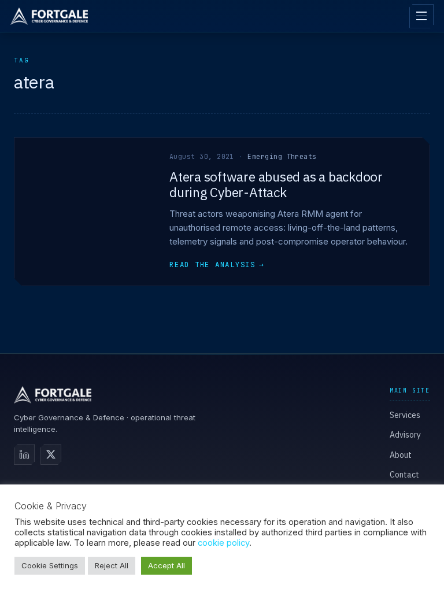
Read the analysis (216, 264)
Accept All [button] (166, 565)
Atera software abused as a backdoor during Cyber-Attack (276, 184)
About (401, 455)
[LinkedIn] (24, 454)
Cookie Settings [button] (49, 565)
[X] (50, 454)
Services (405, 415)
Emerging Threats (281, 156)
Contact (404, 474)
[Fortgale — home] (49, 16)
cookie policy (223, 543)
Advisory (405, 435)
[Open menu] (421, 16)
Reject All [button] (111, 565)
